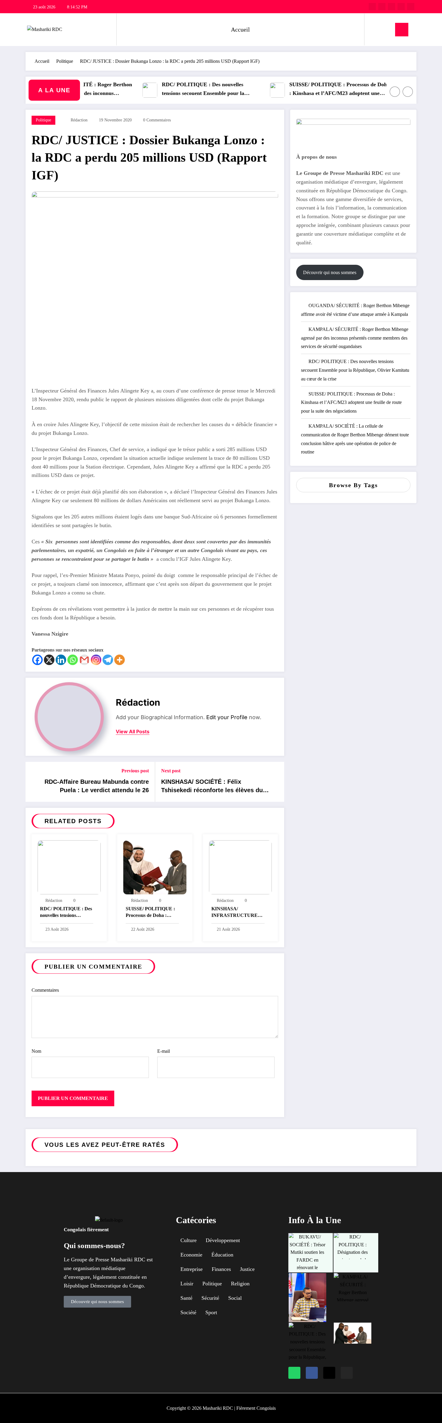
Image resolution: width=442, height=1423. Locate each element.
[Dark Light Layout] (386, 29)
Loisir (186, 1284)
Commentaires (45, 990)
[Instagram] (96, 660)
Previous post (135, 770)
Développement (223, 1240)
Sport (211, 1312)
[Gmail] (84, 660)
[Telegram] (108, 660)
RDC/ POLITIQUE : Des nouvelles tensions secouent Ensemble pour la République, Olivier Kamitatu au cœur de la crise (192, 89)
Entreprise (191, 1269)
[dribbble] (391, 6)
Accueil (240, 29)
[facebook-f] (372, 6)
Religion (240, 1284)
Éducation (222, 1255)
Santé (186, 1298)
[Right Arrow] (408, 91)
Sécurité (210, 1298)
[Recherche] (374, 29)
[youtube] (410, 6)
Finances (221, 1269)
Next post (170, 770)
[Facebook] (37, 660)
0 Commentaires (157, 120)
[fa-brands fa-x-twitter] (381, 6)
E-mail (163, 1051)
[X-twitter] (329, 1373)
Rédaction (79, 120)
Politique (43, 120)
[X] (49, 660)
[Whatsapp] (72, 660)
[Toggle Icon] (401, 29)
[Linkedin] (61, 660)
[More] (119, 660)
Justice (247, 1269)
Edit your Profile (226, 717)
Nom (36, 1051)
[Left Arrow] (395, 91)
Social (235, 1298)
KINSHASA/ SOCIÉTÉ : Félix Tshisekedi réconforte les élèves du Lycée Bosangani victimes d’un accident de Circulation (212, 787)
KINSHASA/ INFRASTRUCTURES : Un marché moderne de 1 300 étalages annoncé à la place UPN (237, 913)
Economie (191, 1255)
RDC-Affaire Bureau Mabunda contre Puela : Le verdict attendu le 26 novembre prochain (97, 787)
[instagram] (401, 6)
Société (188, 1312)
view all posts (132, 731)
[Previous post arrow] (34, 782)
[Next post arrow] (275, 782)
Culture (188, 1240)
